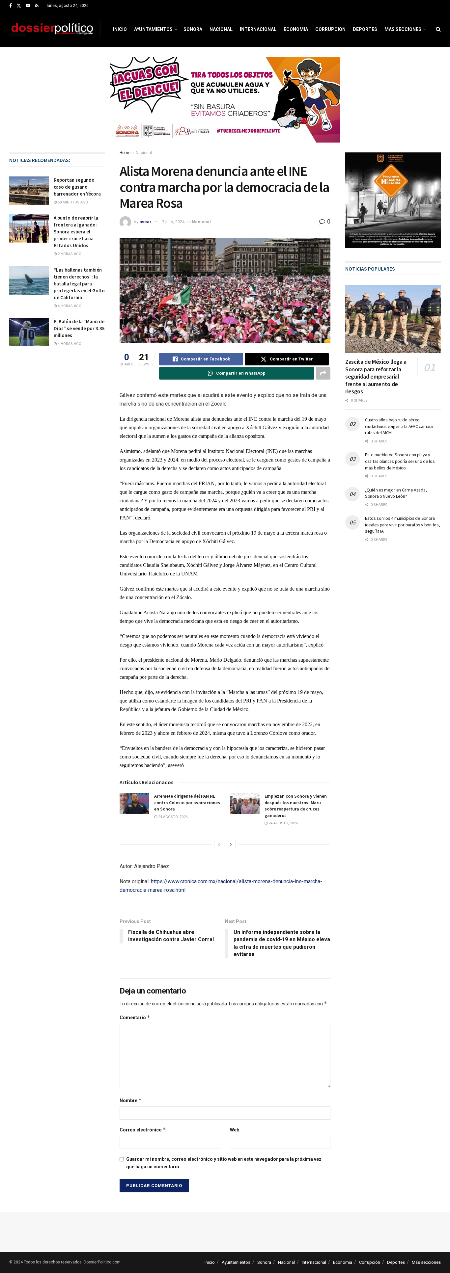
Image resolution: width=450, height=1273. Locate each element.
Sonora (192, 29)
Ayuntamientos (153, 29)
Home (125, 152)
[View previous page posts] (219, 844)
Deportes (365, 29)
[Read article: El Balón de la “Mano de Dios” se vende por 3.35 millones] (29, 332)
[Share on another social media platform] (323, 373)
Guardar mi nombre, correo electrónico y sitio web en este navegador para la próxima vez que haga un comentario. (224, 1162)
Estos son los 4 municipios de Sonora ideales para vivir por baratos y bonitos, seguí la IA (402, 524)
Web (234, 1129)
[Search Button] (438, 29)
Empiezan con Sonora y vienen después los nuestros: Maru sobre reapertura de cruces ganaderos (296, 805)
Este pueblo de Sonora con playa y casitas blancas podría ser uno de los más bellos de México (400, 461)
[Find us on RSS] (37, 6)
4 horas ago (69, 306)
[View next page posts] (231, 844)
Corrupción (330, 29)
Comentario (135, 1017)
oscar (145, 221)
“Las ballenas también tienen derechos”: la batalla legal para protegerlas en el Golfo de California (79, 284)
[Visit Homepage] (55, 29)
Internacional (258, 29)
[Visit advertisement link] (225, 104)
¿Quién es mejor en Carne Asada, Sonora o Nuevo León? (396, 493)
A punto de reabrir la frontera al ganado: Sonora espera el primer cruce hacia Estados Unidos (76, 232)
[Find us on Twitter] (18, 6)
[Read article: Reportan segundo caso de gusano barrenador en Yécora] (29, 190)
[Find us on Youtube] (28, 6)
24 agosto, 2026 (172, 817)
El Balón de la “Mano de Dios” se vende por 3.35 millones (79, 328)
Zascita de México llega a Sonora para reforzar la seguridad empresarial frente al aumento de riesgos (376, 376)
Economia (296, 29)
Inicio (120, 29)
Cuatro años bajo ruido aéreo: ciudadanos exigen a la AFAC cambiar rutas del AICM (399, 426)
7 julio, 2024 (173, 221)
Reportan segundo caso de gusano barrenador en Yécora (77, 187)
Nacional (221, 29)
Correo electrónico (143, 1130)
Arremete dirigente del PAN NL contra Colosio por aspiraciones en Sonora (187, 802)
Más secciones (402, 29)
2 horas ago (69, 254)
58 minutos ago (72, 202)
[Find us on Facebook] (10, 6)
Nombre (131, 1100)
